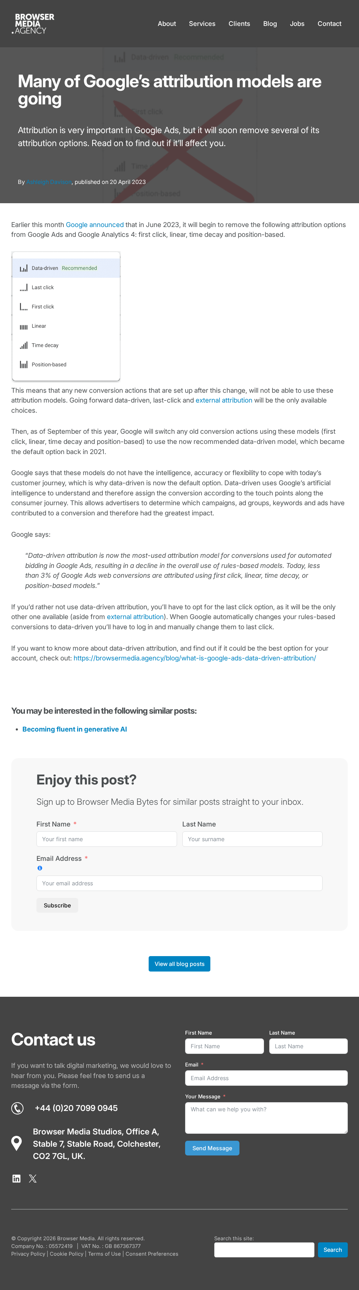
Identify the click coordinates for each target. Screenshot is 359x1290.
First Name (53, 824)
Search (333, 1249)
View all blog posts (180, 963)
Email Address (59, 859)
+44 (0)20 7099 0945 (76, 1108)
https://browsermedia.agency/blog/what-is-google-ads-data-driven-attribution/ (195, 658)
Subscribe (57, 905)
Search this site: (234, 1238)
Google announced (95, 225)
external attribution (224, 400)
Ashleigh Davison (49, 181)
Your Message (203, 1096)
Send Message (212, 1148)
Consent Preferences (152, 1254)
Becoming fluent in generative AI (74, 729)
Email (191, 1065)
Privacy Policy (28, 1254)
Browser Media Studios (77, 1132)
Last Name (199, 824)
